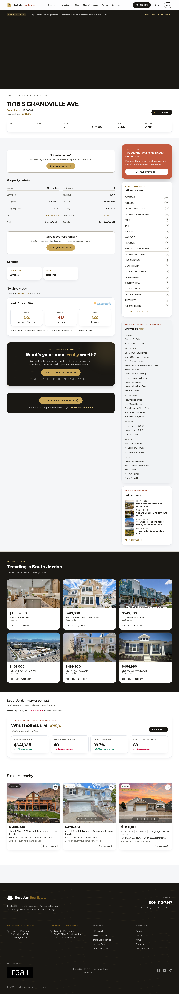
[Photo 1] (22, 819)
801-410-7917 (142, 5)
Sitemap (140, 944)
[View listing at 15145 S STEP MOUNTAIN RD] (33, 803)
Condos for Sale (132, 339)
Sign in (158, 5)
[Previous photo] (10, 802)
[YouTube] (164, 970)
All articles (132, 540)
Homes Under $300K (134, 426)
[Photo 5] (35, 819)
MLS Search (98, 931)
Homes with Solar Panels (136, 378)
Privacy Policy (142, 948)
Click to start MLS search (59, 400)
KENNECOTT (48, 96)
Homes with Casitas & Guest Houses (141, 365)
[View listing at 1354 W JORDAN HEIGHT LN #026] (145, 803)
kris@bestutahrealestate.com (159, 908)
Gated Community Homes (137, 357)
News (138, 939)
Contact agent (49, 846)
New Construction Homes (137, 465)
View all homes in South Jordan (137, 312)
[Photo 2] (25, 819)
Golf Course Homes (134, 361)
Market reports (90, 5)
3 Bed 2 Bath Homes (134, 443)
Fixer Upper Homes (133, 404)
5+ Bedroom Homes (134, 452)
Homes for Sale (100, 935)
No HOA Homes (132, 474)
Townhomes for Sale (134, 343)
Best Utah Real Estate (22, 987)
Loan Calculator (100, 948)
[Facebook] (158, 970)
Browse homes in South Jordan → (158, 15)
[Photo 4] (32, 819)
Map (77, 5)
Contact (116, 5)
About (105, 5)
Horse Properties (133, 390)
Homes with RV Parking (135, 373)
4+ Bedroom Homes (134, 447)
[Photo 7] (42, 819)
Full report (158, 729)
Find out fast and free (58, 372)
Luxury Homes (131, 434)
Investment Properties (135, 412)
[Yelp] (170, 970)
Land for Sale (99, 944)
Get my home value (145, 171)
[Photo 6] (38, 819)
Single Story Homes (134, 478)
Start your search (59, 166)
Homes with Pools (133, 369)
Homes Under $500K (134, 430)
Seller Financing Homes (135, 416)
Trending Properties (102, 939)
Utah (18, 96)
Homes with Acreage (134, 461)
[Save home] (55, 787)
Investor (65, 5)
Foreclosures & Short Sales (137, 408)
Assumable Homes (133, 399)
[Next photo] (56, 802)
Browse (51, 5)
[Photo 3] (28, 819)
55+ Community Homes (136, 352)
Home (9, 96)
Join (168, 5)
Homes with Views (133, 382)
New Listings (130, 469)
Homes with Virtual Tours (136, 386)
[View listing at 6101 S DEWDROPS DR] (89, 803)
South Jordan (31, 96)
